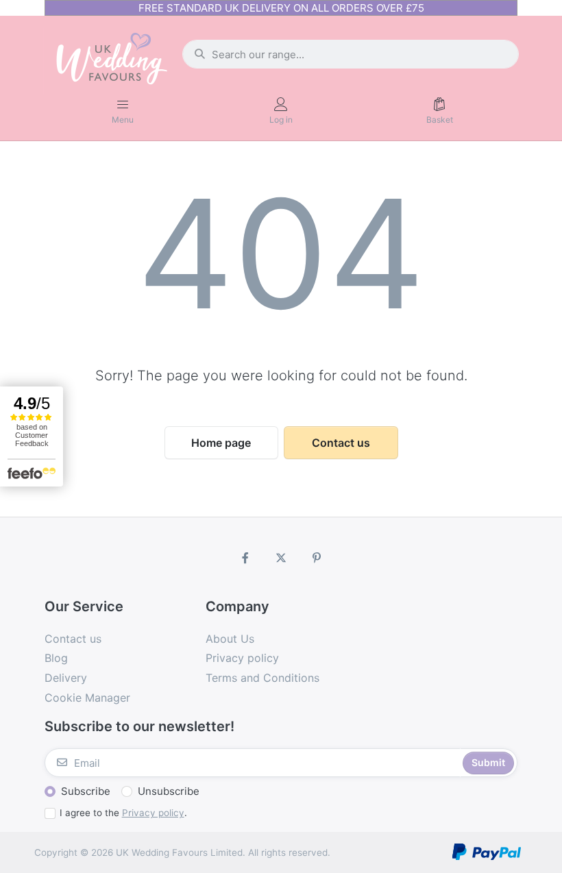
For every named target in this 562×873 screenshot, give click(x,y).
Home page (221, 443)
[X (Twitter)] (281, 558)
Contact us (341, 443)
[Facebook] (246, 558)
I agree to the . (123, 812)
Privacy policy (153, 812)
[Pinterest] (317, 558)
